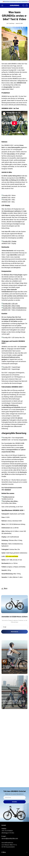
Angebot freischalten (21, 430)
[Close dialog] (28, 420)
